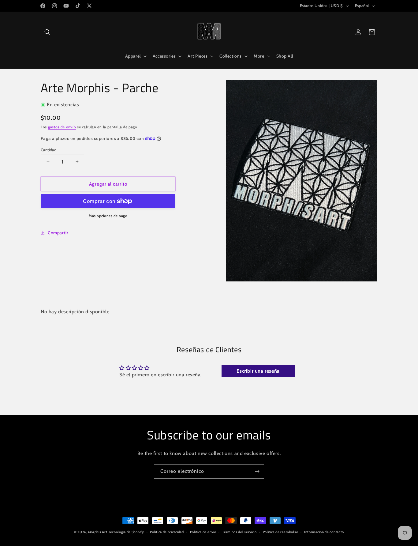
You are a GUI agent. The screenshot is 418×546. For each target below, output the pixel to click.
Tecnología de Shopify (126, 532)
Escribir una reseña (258, 371)
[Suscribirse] (257, 471)
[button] (47, 32)
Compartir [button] (58, 232)
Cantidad (48, 149)
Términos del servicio (239, 531)
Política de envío (203, 531)
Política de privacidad (167, 531)
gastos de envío (62, 126)
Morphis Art (97, 532)
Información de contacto (324, 531)
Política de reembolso (280, 531)
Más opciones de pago (108, 215)
